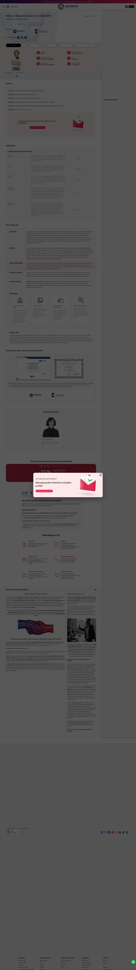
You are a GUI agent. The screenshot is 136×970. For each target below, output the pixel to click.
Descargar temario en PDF (45, 491)
